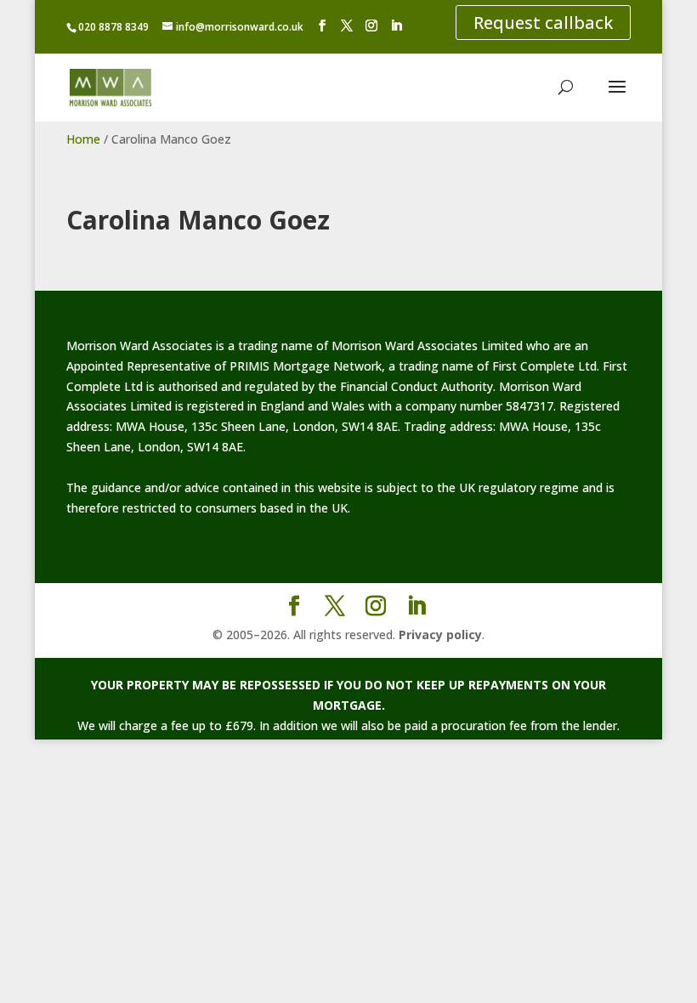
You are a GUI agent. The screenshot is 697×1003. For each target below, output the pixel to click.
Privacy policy (440, 634)
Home (83, 139)
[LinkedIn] (396, 26)
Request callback (543, 22)
